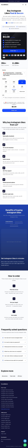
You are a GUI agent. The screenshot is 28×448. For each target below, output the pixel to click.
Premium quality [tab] (18, 221)
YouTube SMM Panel (5, 416)
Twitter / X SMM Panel (6, 424)
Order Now (13, 50)
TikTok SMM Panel (5, 418)
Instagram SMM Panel (5, 414)
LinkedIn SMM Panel (5, 428)
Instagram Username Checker (7, 407)
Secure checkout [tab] (14, 224)
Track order (3, 433)
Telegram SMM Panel (5, 420)
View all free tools (5, 409)
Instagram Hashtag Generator (7, 405)
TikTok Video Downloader (7, 399)
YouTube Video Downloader (7, 401)
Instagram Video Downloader (7, 391)
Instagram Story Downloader (7, 393)
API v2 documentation (6, 439)
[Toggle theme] (23, 4)
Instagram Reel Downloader (7, 389)
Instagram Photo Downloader (7, 395)
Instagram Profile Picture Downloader (9, 397)
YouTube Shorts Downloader (7, 403)
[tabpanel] (14, 247)
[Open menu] (25, 4)
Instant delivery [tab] (9, 221)
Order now (14, 110)
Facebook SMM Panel (6, 422)
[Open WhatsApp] (25, 445)
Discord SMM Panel (5, 426)
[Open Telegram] (25, 441)
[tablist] (14, 223)
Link (3, 95)
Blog (2, 441)
